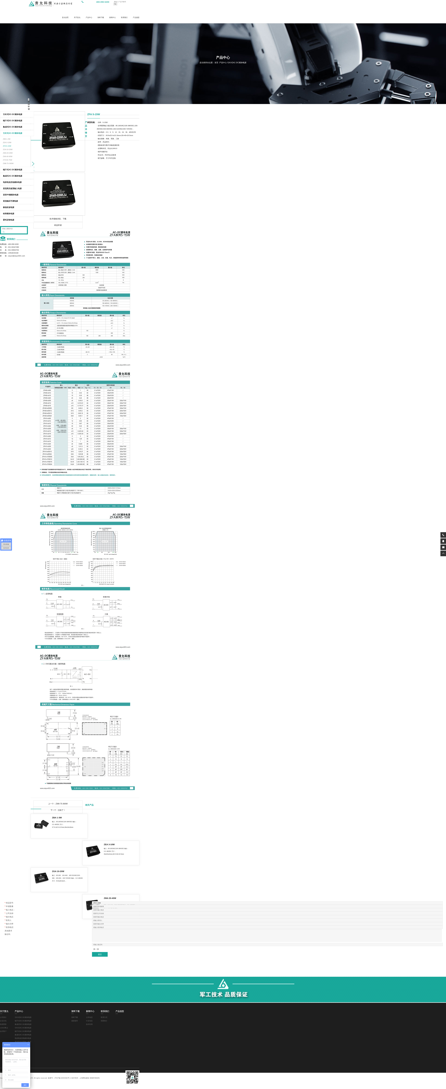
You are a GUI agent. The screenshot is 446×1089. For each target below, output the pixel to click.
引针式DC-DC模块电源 (23, 1017)
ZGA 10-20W (7, 149)
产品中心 (89, 17)
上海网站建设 (85, 1078)
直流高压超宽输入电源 (12, 188)
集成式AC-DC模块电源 (12, 176)
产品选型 (136, 17)
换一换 (96, 949)
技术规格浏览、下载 (58, 219)
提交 (100, 954)
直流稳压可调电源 (10, 201)
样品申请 (58, 225)
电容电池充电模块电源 (12, 182)
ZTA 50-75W (7, 160)
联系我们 (124, 17)
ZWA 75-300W (8, 163)
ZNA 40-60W (7, 156)
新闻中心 (112, 17)
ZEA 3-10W (7, 142)
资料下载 (100, 17)
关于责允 (77, 17)
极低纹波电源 (8, 207)
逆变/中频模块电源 (10, 195)
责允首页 (65, 17)
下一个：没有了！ (58, 810)
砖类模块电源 (8, 214)
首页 (217, 63)
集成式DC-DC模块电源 (23, 1024)
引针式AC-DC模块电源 (23, 1028)
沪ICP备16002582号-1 (62, 1078)
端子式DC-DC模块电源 (23, 1021)
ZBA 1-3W (6, 139)
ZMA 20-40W (8, 153)
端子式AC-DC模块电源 (12, 170)
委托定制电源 (8, 220)
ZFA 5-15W (7, 146)
